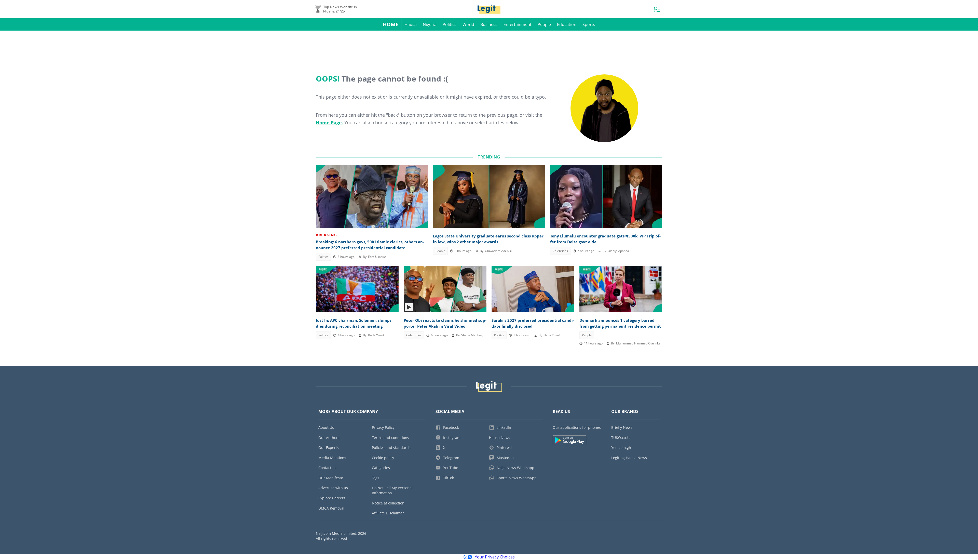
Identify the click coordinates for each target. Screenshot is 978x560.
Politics (449, 24)
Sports (588, 24)
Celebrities (560, 251)
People (544, 24)
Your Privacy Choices (495, 557)
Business (488, 24)
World (468, 24)
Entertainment (518, 24)
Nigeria (430, 24)
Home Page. (329, 122)
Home (390, 24)
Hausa (410, 24)
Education (566, 24)
